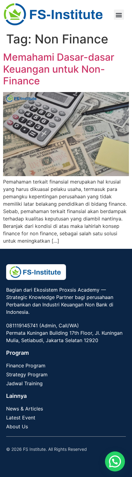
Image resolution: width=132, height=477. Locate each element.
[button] (119, 15)
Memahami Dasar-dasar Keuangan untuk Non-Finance (58, 69)
